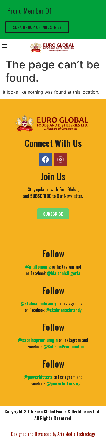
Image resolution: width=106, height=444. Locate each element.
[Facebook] (45, 159)
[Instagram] (60, 159)
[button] (4, 45)
